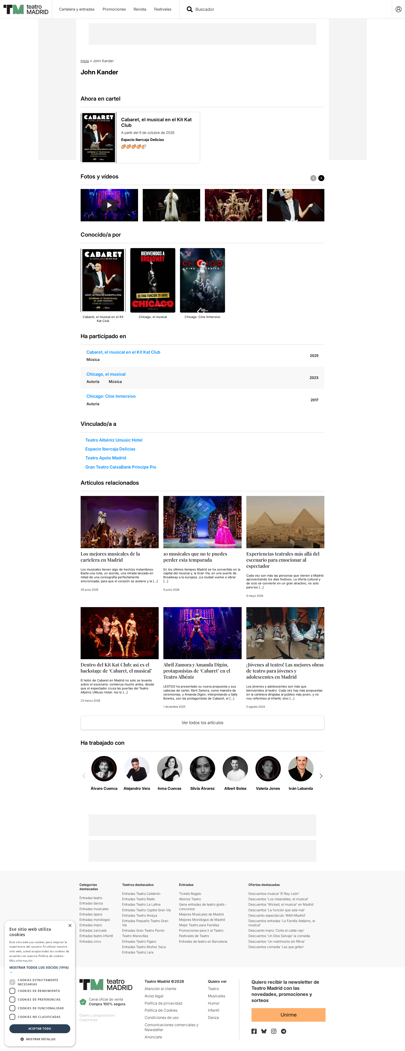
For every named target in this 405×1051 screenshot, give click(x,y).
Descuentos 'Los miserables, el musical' (278, 899)
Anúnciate (153, 1037)
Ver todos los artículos (202, 722)
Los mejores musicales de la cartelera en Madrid (110, 556)
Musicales (216, 996)
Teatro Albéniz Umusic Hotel (113, 440)
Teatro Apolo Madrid (105, 457)
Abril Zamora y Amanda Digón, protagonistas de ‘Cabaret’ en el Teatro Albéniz (196, 670)
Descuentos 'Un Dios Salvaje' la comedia (279, 936)
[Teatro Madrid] (26, 9)
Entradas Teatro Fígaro (139, 941)
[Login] (398, 9)
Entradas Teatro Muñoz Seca (144, 947)
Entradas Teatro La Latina (141, 904)
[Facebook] (254, 1031)
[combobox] (290, 9)
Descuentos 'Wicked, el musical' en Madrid (280, 904)
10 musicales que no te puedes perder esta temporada (195, 556)
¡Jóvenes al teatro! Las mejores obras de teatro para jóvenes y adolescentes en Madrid (285, 670)
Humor (214, 1003)
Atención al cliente (160, 988)
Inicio (85, 61)
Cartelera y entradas (76, 9)
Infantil (213, 1010)
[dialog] (40, 983)
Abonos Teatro (190, 899)
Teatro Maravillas (135, 936)
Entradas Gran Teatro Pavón (143, 930)
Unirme (289, 1015)
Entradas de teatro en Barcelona (203, 941)
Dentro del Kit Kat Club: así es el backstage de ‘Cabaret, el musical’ (116, 667)
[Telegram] (283, 1031)
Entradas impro (90, 925)
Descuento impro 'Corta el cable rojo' (276, 930)
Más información (21, 961)
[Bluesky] (263, 1031)
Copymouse (88, 1020)
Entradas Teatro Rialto (138, 899)
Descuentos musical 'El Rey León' (273, 894)
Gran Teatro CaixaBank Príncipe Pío (120, 467)
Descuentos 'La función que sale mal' (276, 910)
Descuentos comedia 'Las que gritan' (276, 947)
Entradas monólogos (94, 920)
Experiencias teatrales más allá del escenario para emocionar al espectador (282, 559)
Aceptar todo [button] (39, 1029)
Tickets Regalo (190, 894)
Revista (140, 9)
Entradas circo (90, 941)
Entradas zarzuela (93, 930)
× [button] (69, 925)
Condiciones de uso (162, 1017)
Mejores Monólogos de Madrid (202, 920)
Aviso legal (154, 996)
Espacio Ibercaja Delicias (110, 448)
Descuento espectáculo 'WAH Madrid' (277, 915)
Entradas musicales (94, 909)
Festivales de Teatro (194, 936)
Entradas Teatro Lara (138, 952)
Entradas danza (91, 903)
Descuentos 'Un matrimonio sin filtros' (276, 941)
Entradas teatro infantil (96, 936)
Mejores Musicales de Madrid (201, 914)
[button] (39, 969)
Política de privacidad (163, 1003)
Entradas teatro (90, 898)
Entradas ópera (90, 914)
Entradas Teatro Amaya (139, 915)
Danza (213, 1017)
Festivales (162, 9)
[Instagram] (273, 1031)
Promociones (114, 9)
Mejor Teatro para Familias (199, 925)
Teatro (213, 988)
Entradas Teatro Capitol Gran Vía (146, 910)
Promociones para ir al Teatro (201, 930)
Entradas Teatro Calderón (141, 894)
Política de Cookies (161, 1010)
